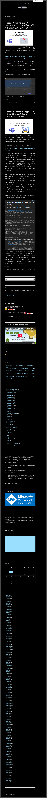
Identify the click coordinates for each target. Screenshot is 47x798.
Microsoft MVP (10, 445)
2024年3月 (8, 641)
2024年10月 (8, 630)
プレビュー (6, 270)
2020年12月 (8, 703)
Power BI (9, 432)
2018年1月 (8, 759)
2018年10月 (8, 745)
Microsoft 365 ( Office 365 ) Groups (14, 390)
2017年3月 (8, 775)
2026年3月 (8, 603)
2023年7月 (8, 654)
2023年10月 (8, 649)
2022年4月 (8, 678)
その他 (7, 437)
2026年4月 (8, 601)
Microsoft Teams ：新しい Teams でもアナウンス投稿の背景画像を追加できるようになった (20, 25)
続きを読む (7, 99)
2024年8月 (8, 633)
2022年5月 (8, 676)
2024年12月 (8, 627)
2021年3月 (8, 699)
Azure (7, 435)
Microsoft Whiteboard (11, 410)
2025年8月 (8, 614)
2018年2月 (8, 758)
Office (8, 411)
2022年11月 (8, 667)
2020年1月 (8, 721)
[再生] (6, 343)
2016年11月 (8, 781)
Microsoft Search (10, 403)
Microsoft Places (10, 400)
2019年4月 (8, 735)
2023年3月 (8, 660)
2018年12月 (8, 742)
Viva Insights (9, 424)
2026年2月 (8, 604)
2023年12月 (8, 646)
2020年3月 (8, 718)
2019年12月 (8, 722)
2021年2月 (8, 700)
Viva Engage (9, 426)
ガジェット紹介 (10, 438)
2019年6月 (8, 732)
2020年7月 (8, 711)
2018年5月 (8, 753)
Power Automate (10, 430)
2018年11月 (8, 743)
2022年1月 (8, 683)
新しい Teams (11, 270)
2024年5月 (8, 638)
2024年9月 (8, 632)
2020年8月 (8, 710)
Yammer (8, 419)
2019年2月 (8, 738)
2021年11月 (8, 686)
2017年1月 (8, 778)
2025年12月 (8, 608)
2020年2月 (8, 719)
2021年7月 (8, 692)
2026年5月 (8, 600)
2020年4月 (8, 716)
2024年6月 (8, 636)
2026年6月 (8, 598)
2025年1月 (8, 625)
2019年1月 (8, 740)
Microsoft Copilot (9, 421)
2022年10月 (8, 668)
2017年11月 (8, 762)
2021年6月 (8, 694)
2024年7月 (8, 635)
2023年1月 (8, 663)
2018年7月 (8, 750)
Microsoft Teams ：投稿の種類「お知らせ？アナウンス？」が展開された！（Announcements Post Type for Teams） (20, 57)
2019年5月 (8, 734)
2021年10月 (8, 687)
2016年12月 (8, 780)
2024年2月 (8, 643)
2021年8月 (8, 691)
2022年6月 (8, 675)
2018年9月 (8, 746)
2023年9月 (8, 651)
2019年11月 (8, 724)
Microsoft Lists (10, 397)
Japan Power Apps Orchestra (13, 443)
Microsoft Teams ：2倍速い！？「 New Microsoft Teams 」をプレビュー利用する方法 (20, 114)
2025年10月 (8, 611)
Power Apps (9, 429)
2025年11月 (8, 609)
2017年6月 (8, 770)
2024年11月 (8, 628)
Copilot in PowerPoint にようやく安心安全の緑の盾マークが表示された (20, 368)
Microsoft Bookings (11, 392)
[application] (20, 335)
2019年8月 (8, 729)
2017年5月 (8, 772)
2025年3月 (8, 622)
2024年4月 (8, 639)
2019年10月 (8, 726)
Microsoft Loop (10, 398)
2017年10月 (8, 764)
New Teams (29, 102)
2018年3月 (8, 756)
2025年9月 (8, 612)
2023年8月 (8, 652)
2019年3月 (8, 737)
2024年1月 (8, 644)
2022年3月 (8, 679)
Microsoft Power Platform (11, 427)
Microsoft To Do (10, 408)
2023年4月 (8, 659)
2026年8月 (8, 595)
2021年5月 (8, 695)
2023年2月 (8, 662)
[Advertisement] (20, 544)
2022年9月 (8, 670)
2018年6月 (8, 751)
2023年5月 (8, 657)
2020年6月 (8, 713)
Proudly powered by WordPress (10, 794)
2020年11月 (8, 705)
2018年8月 (8, 748)
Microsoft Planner (10, 402)
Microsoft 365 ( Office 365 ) (14, 102)
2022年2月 (8, 681)
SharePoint (9, 418)
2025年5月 (8, 619)
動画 (8, 440)
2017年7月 (8, 769)
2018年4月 (8, 754)
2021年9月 (8, 689)
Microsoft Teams (23, 102)
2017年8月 (8, 767)
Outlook (8, 416)
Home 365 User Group (11, 442)
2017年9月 (8, 765)
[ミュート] (32, 343)
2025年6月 (8, 617)
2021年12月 (8, 684)
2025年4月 (8, 620)
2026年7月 (8, 596)
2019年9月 (8, 727)
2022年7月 (8, 673)
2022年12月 (8, 665)
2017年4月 (8, 773)
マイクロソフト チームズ (30, 269)
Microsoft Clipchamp (11, 394)
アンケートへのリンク (9, 295)
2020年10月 (8, 706)
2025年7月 (8, 616)
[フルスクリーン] (34, 343)
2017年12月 (8, 761)
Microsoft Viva (9, 422)
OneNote (9, 414)
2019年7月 (8, 730)
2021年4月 (8, 697)
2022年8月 (8, 671)
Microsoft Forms (10, 395)
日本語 (36, 0)
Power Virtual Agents (11, 434)
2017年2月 (8, 777)
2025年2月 (8, 624)
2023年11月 (8, 647)
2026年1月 (8, 606)
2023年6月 (8, 655)
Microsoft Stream (10, 405)
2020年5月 (8, 714)
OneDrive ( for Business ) (12, 413)
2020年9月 (8, 708)
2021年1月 (8, 702)
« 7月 (11, 583)
